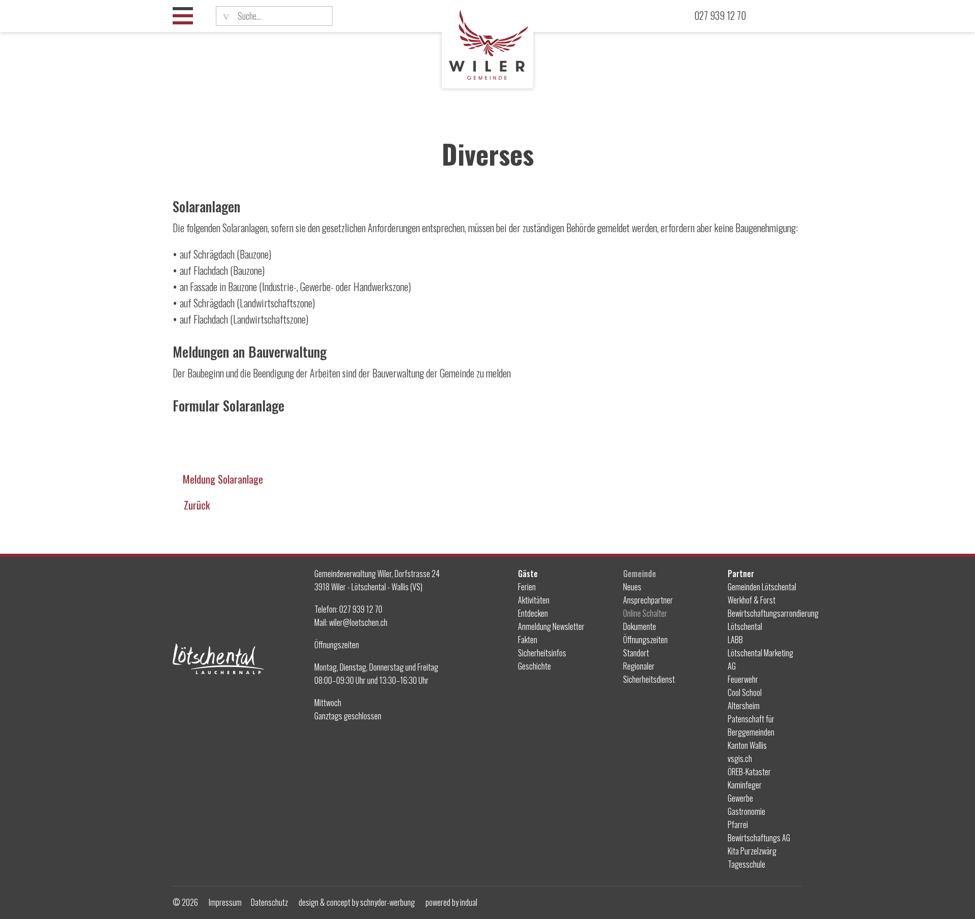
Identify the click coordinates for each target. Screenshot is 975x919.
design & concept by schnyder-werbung (357, 902)
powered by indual (451, 902)
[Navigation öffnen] (183, 15)
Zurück (197, 505)
